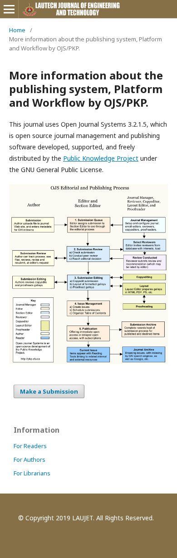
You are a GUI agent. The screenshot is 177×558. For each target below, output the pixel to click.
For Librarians (32, 473)
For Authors (29, 459)
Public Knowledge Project (100, 158)
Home (17, 30)
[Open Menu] (9, 9)
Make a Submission (49, 391)
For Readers (30, 446)
